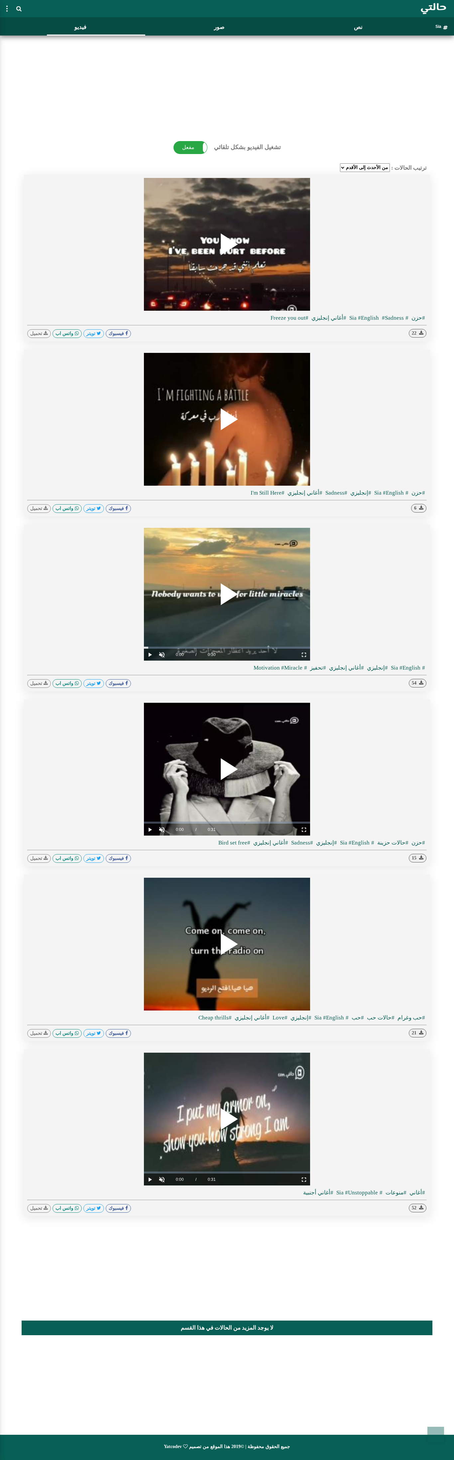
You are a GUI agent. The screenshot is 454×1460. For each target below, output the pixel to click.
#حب (357, 1017)
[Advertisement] (227, 84)
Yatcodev (173, 1446)
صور (219, 27)
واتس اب (65, 333)
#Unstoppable (356, 1192)
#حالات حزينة (392, 843)
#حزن (417, 318)
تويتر (91, 333)
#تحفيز (317, 668)
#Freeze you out (289, 318)
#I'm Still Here (267, 493)
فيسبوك (117, 333)
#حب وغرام (410, 1017)
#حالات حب (380, 1017)
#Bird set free (234, 843)
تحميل (37, 333)
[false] (7, 8)
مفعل (188, 147)
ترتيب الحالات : (409, 168)
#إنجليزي (360, 493)
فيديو (80, 27)
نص (358, 27)
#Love (279, 1017)
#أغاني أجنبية (318, 1192)
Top (435, 1435)
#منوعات (395, 1192)
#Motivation (280, 668)
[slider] (227, 648)
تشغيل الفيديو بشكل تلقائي (247, 147)
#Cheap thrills (215, 1017)
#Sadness (335, 493)
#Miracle (291, 668)
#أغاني (416, 1192)
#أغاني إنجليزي (328, 318)
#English (369, 318)
